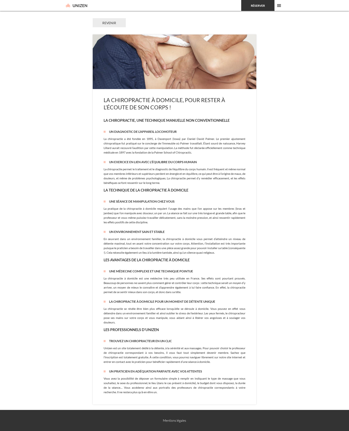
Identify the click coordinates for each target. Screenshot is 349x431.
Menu (279, 5)
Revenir (109, 23)
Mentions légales (174, 420)
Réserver (258, 5)
